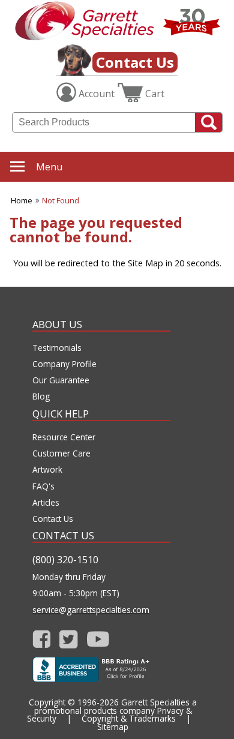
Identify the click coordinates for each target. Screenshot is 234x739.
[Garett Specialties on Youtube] (98, 639)
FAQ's (43, 486)
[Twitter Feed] (68, 639)
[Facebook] (41, 639)
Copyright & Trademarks (129, 718)
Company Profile (64, 364)
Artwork (47, 469)
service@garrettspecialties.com (90, 610)
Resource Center (63, 437)
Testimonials (57, 348)
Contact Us (135, 62)
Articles (45, 502)
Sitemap (112, 726)
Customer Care (61, 453)
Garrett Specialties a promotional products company (115, 706)
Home (21, 200)
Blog (41, 396)
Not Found (60, 200)
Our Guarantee (60, 380)
